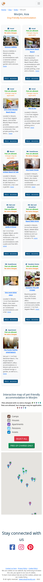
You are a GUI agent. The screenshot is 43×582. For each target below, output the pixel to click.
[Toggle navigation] (39, 3)
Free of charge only (21, 445)
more (5, 66)
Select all (21, 438)
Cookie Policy (33, 568)
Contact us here (11, 568)
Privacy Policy (22, 568)
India (16, 10)
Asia (10, 10)
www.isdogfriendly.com (27, 579)
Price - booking (11, 79)
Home (3, 10)
